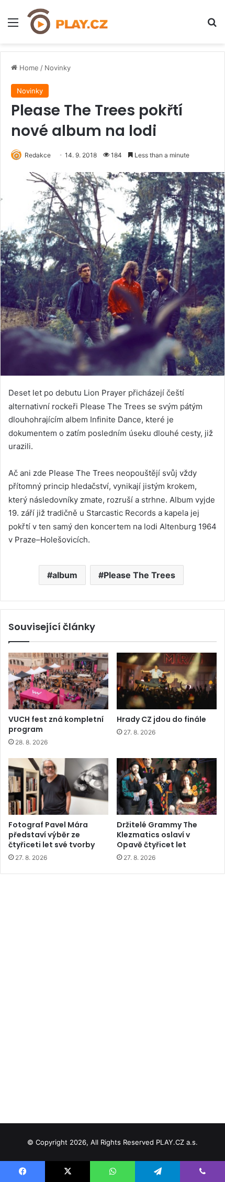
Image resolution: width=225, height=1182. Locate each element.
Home (28, 67)
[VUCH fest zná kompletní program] (58, 681)
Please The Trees (139, 575)
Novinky (57, 67)
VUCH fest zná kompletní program (56, 724)
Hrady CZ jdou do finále (161, 719)
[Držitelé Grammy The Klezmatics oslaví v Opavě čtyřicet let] (167, 786)
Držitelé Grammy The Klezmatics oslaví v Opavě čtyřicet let (157, 834)
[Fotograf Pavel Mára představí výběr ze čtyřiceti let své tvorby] (58, 786)
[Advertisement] (112, 995)
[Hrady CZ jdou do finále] (167, 681)
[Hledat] (212, 26)
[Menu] (13, 26)
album (64, 575)
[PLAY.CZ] (68, 21)
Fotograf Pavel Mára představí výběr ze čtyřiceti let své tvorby (51, 834)
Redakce (38, 155)
